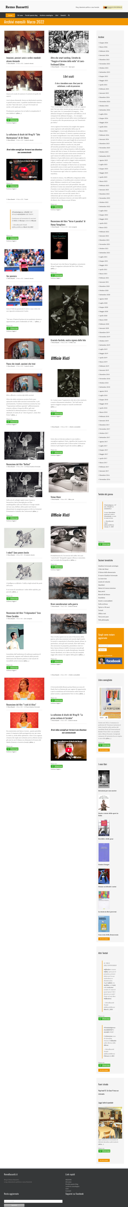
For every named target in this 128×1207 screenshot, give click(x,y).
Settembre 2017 (104, 437)
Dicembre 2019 (104, 332)
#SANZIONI (21, 214)
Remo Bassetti (11, 63)
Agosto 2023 (103, 160)
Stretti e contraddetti (75, 427)
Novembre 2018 (104, 379)
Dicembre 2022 (104, 194)
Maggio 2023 (103, 173)
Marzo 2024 (103, 131)
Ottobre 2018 (103, 383)
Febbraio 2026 (104, 51)
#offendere (107, 969)
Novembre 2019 (104, 337)
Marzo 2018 (103, 412)
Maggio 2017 (103, 454)
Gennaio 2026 (104, 55)
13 (24, 555)
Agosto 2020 (103, 299)
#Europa (22, 221)
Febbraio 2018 (104, 416)
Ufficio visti (73, 342)
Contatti (68, 1191)
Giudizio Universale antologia (108, 566)
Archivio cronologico (72, 1186)
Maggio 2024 (103, 122)
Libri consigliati (73, 227)
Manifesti (101, 585)
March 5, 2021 (108, 1009)
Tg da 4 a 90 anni (104, 607)
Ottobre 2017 (103, 433)
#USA (15, 221)
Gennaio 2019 (104, 370)
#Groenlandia (107, 516)
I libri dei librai (103, 569)
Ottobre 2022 (103, 202)
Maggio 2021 (103, 265)
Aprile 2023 (103, 177)
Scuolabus (101, 598)
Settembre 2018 (104, 387)
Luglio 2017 (103, 446)
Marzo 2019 (103, 362)
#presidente (112, 512)
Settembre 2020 (104, 295)
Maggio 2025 (103, 80)
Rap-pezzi (101, 591)
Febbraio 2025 (104, 89)
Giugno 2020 (103, 307)
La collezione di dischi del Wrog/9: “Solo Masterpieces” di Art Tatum (23, 136)
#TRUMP (109, 507)
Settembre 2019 (104, 345)
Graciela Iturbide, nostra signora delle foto (68, 340)
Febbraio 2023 (104, 185)
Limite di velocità (28, 63)
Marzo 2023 (103, 181)
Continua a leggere (11, 123)
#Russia (33, 221)
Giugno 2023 (103, 169)
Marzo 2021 (103, 274)
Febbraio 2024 (104, 135)
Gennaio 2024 (104, 139)
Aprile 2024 (103, 127)
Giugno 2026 (103, 43)
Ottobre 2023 (103, 152)
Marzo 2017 (103, 463)
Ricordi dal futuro (104, 594)
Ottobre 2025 (103, 68)
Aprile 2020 (103, 316)
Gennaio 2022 (104, 236)
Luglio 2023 (103, 164)
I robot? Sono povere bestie (17, 552)
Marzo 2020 (103, 320)
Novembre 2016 (104, 479)
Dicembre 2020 (104, 286)
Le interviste (102, 579)
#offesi (106, 972)
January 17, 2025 (109, 527)
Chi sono (68, 1182)
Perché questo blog (71, 1184)
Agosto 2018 (103, 391)
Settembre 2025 (104, 72)
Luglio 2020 (103, 303)
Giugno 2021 (103, 261)
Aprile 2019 (103, 358)
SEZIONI (68, 1180)
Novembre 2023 (104, 148)
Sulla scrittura (103, 604)
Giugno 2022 (103, 215)
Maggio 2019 (103, 353)
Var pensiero (11, 276)
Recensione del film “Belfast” (18, 464)
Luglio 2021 (103, 257)
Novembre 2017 (104, 429)
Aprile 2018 (103, 408)
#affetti (109, 983)
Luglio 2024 (103, 114)
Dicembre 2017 (104, 425)
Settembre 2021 (104, 253)
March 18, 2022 (28, 227)
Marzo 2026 (103, 47)
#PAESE (26, 212)
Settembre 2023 (104, 156)
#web (113, 985)
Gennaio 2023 (104, 190)
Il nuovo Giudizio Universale (108, 575)
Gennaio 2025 (104, 93)
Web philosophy (103, 620)
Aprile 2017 (103, 458)
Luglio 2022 (103, 211)
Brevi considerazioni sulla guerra (64, 604)
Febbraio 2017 (104, 467)
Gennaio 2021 (104, 282)
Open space (72, 67)
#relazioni (110, 987)
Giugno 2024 (103, 118)
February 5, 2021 (109, 1056)
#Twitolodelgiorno (17, 212)
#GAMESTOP (108, 1030)
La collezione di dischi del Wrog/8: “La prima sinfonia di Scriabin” (67, 716)
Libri (67, 1189)
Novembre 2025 (104, 64)
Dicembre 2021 (104, 240)
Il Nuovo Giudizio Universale (33, 466)
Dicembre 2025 (104, 59)
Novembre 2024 (104, 101)
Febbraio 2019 (104, 366)
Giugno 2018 (103, 400)
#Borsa (106, 1045)
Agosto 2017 (103, 442)
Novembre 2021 (104, 244)
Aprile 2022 (103, 223)
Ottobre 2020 (103, 290)
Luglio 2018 (103, 395)
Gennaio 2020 (104, 328)
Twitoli (26, 199)
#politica (106, 985)
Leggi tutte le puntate (105, 1102)
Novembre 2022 (104, 198)
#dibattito (113, 1041)
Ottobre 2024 (103, 106)
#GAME (106, 1032)
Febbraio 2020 (104, 324)
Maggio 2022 (103, 219)
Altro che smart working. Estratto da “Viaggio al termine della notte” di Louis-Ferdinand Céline (68, 61)
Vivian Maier (56, 497)
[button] (69, 15)
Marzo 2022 (103, 227)
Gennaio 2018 (104, 421)
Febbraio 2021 (104, 278)
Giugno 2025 (103, 76)
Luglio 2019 (103, 349)
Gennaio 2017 (104, 471)
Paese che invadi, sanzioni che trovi (20, 363)
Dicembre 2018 (104, 374)
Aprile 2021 (103, 269)
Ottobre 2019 (103, 341)
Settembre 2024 (104, 110)
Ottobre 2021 (103, 248)
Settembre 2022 (104, 206)
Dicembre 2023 (104, 143)
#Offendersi (107, 999)
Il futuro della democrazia (107, 572)
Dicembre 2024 (104, 97)
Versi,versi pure (103, 617)
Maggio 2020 (103, 311)
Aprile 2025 (103, 85)
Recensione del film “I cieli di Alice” (21, 704)
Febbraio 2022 (104, 232)
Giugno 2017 (103, 450)
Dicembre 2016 (104, 475)
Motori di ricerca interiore (107, 588)
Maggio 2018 (103, 404)
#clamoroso (108, 1036)
